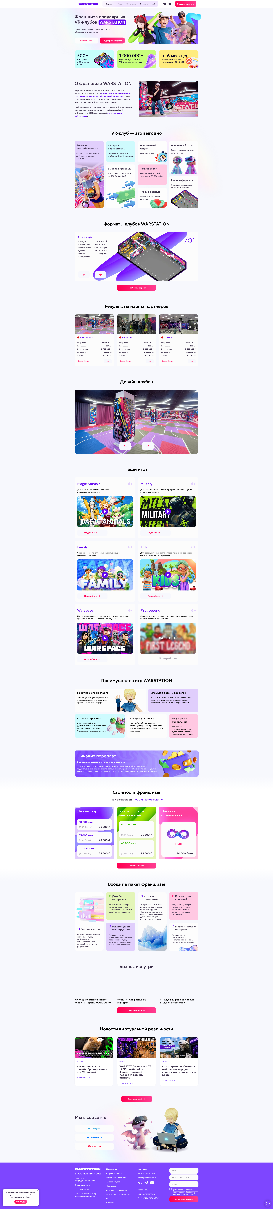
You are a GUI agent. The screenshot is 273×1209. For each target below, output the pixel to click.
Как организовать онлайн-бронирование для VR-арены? (92, 1069)
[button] (185, 4)
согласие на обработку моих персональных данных (184, 1193)
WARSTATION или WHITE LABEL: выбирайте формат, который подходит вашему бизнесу (135, 1072)
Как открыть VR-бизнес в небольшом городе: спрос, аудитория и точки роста (179, 1070)
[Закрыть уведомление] (37, 1191)
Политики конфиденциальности (185, 1191)
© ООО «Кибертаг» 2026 (88, 1173)
